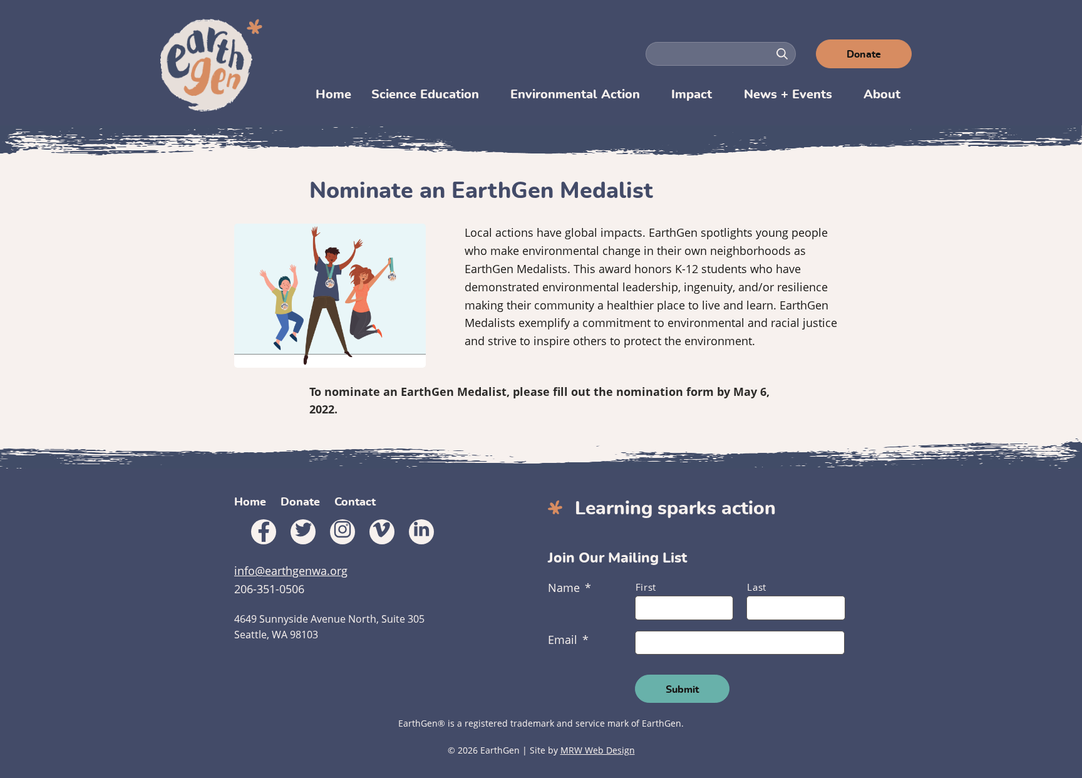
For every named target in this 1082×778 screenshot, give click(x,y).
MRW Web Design (597, 750)
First (646, 587)
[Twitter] (303, 532)
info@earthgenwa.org (291, 570)
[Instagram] (342, 532)
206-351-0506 (269, 588)
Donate (864, 54)
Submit (682, 690)
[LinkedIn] (421, 532)
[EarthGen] (212, 65)
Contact (355, 502)
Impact (691, 94)
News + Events (788, 94)
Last (756, 587)
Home (333, 94)
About (881, 94)
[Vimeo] (381, 532)
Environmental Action (575, 94)
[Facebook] (263, 532)
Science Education (425, 94)
